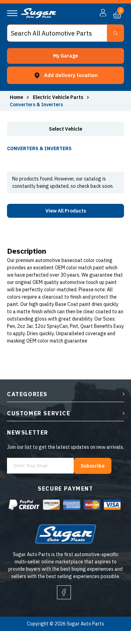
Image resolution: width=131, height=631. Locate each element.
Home (16, 97)
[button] (65, 56)
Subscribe (92, 466)
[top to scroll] (111, 597)
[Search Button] (115, 33)
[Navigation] (12, 13)
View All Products (65, 211)
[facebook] (64, 592)
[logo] (38, 16)
